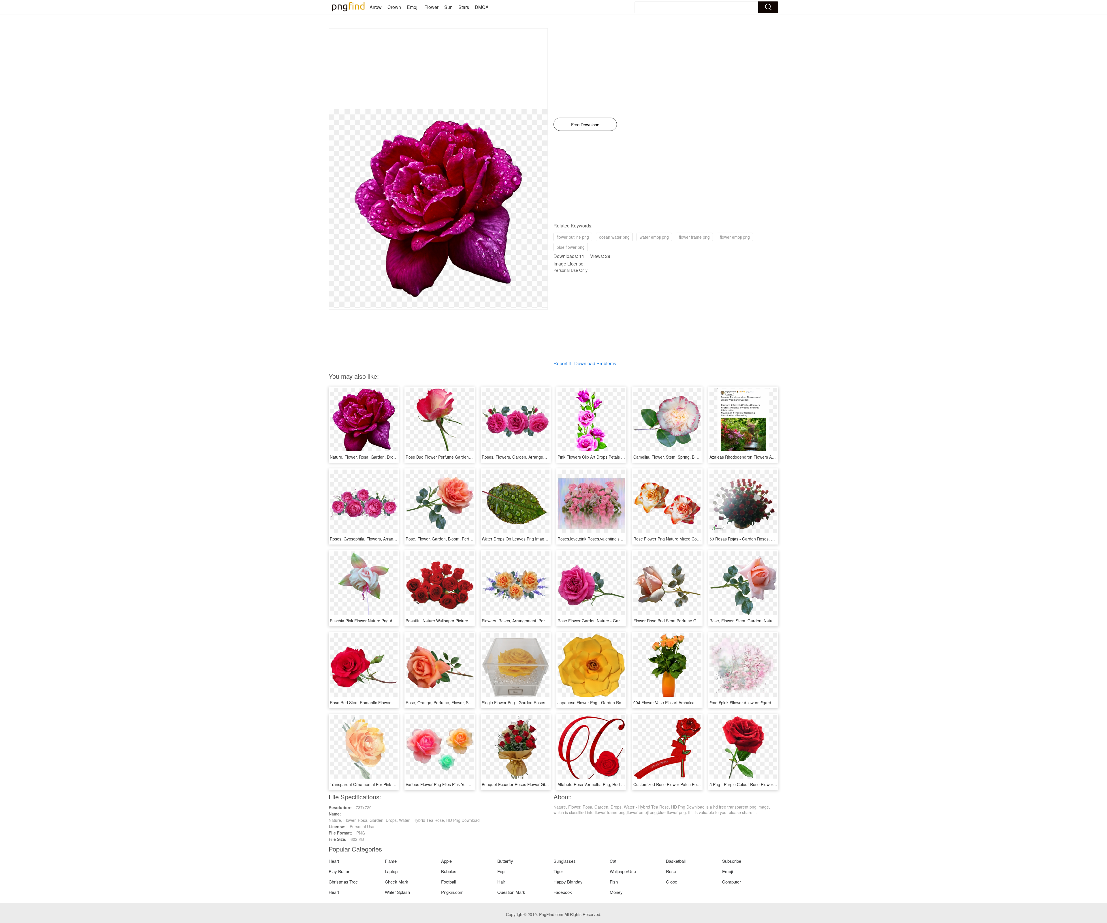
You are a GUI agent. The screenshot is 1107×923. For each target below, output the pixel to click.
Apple (446, 861)
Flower (431, 7)
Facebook (563, 892)
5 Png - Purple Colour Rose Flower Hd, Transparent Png (760, 784)
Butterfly (505, 861)
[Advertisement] (438, 69)
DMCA (482, 7)
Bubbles (448, 871)
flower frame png (694, 237)
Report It (562, 363)
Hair (501, 882)
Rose (671, 871)
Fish (614, 882)
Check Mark (396, 882)
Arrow (376, 7)
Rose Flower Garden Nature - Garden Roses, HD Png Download (616, 621)
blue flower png (571, 247)
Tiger (558, 871)
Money (616, 892)
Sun (448, 7)
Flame (391, 861)
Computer (731, 882)
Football (448, 882)
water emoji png (654, 237)
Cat (613, 861)
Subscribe (731, 861)
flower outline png (573, 237)
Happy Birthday (568, 882)
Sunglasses (565, 861)
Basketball (676, 861)
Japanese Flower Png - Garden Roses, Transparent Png (609, 702)
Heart (334, 861)
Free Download (585, 124)
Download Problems (595, 363)
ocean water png (614, 237)
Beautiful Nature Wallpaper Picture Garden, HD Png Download (462, 621)
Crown (394, 7)
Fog (500, 871)
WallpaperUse (623, 871)
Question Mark (511, 892)
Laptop (391, 871)
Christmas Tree (343, 882)
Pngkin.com (452, 892)
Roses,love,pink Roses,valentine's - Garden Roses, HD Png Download (622, 539)
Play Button (339, 871)
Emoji (413, 7)
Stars (463, 7)
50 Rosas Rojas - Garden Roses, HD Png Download (756, 539)
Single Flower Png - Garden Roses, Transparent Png (530, 702)
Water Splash (397, 892)
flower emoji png (735, 237)
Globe (671, 882)
